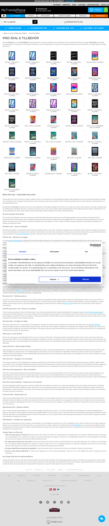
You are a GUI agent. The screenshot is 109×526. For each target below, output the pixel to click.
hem (9, 475)
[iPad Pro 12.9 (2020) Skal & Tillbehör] (53, 87)
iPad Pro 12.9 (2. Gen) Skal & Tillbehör (32, 142)
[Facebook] (40, 502)
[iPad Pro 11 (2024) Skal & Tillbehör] (95, 103)
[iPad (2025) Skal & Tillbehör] (74, 87)
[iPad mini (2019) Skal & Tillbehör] (32, 167)
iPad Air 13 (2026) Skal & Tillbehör (33, 63)
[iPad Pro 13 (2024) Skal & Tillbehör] (12, 119)
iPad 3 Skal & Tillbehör (95, 158)
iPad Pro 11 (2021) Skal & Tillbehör (95, 174)
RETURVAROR (57, 4)
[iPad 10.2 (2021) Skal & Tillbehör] (74, 71)
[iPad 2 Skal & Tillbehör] (74, 151)
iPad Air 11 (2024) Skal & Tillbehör (95, 94)
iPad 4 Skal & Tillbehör (12, 173)
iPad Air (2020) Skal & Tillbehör (33, 94)
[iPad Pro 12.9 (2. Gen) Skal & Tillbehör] (32, 135)
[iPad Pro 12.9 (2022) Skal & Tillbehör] (32, 71)
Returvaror (36, 475)
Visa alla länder (54, 494)
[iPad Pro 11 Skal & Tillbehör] (74, 119)
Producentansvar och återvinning (54, 486)
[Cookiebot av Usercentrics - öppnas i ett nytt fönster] (91, 245)
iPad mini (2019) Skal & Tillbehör (32, 174)
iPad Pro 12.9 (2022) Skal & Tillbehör (32, 79)
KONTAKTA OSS (105, 4)
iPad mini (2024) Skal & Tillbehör (74, 110)
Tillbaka (6, 33)
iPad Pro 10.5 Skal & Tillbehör (12, 142)
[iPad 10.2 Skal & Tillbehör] (32, 119)
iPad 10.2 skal (68, 303)
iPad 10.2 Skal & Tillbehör (33, 126)
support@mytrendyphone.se (75, 470)
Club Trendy (81, 4)
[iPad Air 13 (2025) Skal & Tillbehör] (53, 103)
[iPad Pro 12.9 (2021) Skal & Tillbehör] (12, 87)
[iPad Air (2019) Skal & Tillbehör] (53, 119)
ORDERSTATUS (42, 9)
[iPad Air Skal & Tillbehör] (32, 151)
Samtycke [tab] (22, 252)
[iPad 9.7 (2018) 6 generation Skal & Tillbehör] (95, 119)
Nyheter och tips (48, 480)
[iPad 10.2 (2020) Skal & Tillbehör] (53, 151)
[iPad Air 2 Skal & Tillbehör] (12, 151)
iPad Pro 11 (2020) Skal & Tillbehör (74, 174)
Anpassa (53, 279)
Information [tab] (54, 252)
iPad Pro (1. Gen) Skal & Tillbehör (95, 142)
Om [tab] (86, 252)
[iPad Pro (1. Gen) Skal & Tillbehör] (95, 135)
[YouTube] (61, 502)
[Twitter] (47, 502)
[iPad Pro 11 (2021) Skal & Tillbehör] (95, 167)
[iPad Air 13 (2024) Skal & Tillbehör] (32, 103)
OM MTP (74, 4)
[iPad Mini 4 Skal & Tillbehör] (53, 167)
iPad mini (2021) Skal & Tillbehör (95, 79)
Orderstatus (52, 475)
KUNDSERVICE (66, 4)
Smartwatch (82, 15)
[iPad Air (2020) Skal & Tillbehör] (32, 87)
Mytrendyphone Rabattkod (69, 480)
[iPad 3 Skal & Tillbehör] (95, 151)
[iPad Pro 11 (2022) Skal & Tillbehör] (12, 71)
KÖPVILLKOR (88, 480)
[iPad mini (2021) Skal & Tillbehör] (95, 71)
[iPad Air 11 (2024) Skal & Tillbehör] (95, 87)
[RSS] (54, 502)
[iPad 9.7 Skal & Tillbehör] (53, 135)
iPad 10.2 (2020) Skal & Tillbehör (53, 158)
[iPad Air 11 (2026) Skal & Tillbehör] (12, 55)
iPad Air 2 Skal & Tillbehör (12, 158)
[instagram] (68, 502)
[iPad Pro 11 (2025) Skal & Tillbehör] (53, 55)
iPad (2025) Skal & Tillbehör (74, 94)
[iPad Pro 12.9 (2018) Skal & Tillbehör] (12, 183)
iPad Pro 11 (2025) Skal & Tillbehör (53, 63)
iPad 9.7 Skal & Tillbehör (53, 142)
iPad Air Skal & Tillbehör (32, 158)
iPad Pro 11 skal (20, 291)
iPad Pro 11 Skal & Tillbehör (74, 126)
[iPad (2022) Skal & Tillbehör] (95, 55)
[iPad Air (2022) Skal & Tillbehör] (53, 71)
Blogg (99, 475)
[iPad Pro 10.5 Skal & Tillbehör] (12, 135)
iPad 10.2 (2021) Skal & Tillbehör (74, 79)
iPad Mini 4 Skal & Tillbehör (53, 173)
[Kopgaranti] (54, 511)
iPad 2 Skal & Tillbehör (74, 158)
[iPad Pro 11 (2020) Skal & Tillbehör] (74, 167)
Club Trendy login (44, 11)
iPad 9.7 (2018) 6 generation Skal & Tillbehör (95, 126)
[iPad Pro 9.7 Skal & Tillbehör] (74, 135)
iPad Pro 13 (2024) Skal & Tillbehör (12, 126)
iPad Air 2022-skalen (16, 241)
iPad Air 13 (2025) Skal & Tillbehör (53, 110)
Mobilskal (31, 15)
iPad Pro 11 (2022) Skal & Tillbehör (12, 79)
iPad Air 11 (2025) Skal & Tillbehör (12, 110)
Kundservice (22, 475)
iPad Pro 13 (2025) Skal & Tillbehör (74, 63)
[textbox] (20, 22)
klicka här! (69, 1)
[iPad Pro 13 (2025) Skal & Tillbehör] (74, 55)
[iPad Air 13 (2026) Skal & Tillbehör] (32, 55)
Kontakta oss (31, 480)
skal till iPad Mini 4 (24, 234)
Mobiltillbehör (45, 15)
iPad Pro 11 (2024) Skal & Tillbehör (95, 110)
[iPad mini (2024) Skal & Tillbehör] (74, 103)
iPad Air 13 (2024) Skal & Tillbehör (33, 110)
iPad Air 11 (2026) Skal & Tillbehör (12, 63)
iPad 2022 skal (96, 324)
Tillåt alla (85, 279)
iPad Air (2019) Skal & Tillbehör (53, 126)
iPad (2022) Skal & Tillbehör (95, 62)
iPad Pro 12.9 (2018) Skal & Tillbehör (12, 190)
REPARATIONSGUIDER (93, 4)
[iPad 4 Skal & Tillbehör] (12, 167)
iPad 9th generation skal (95, 312)
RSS (18, 480)
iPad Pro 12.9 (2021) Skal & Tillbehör (12, 94)
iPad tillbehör (77, 425)
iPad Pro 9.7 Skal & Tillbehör (74, 142)
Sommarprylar (100, 15)
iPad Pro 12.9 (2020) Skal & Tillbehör (53, 94)
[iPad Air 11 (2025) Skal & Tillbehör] (12, 103)
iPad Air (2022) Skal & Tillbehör (53, 79)
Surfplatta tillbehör (65, 15)
